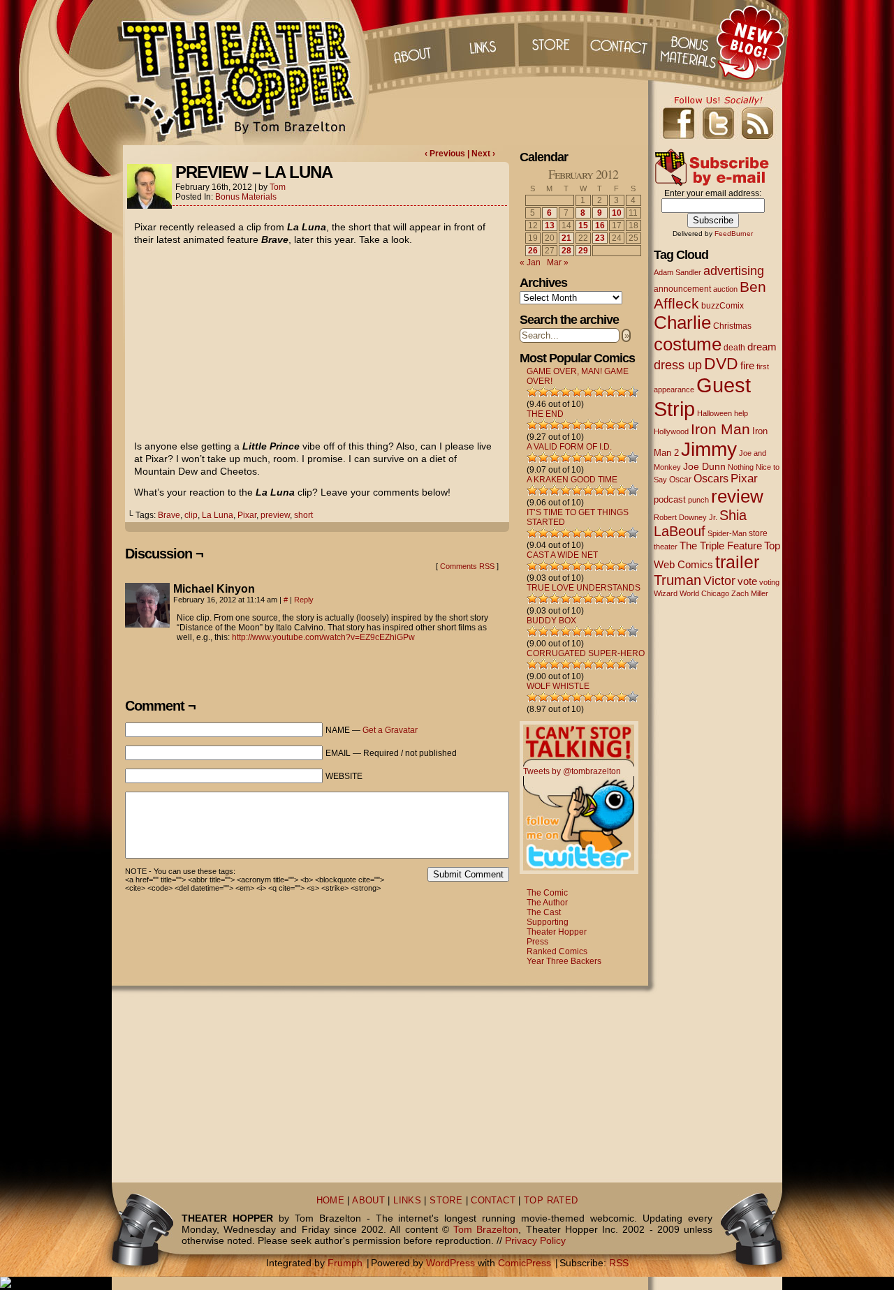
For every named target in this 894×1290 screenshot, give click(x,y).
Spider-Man (727, 533)
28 (566, 250)
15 (583, 225)
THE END (545, 414)
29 (583, 250)
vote (747, 581)
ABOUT (368, 1201)
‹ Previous (446, 153)
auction (725, 289)
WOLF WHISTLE (558, 686)
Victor (719, 580)
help (741, 413)
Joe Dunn (704, 466)
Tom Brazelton (485, 1229)
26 (533, 250)
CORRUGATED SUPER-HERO (586, 653)
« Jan (530, 262)
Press (537, 942)
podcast (670, 499)
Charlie (682, 322)
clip (191, 515)
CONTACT (493, 1201)
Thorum (691, 42)
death (734, 348)
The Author (547, 902)
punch (698, 500)
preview (275, 515)
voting (769, 582)
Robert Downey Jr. (685, 517)
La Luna (217, 515)
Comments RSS (467, 566)
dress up (678, 365)
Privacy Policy (535, 1240)
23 (600, 238)
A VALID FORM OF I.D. (569, 447)
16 (600, 225)
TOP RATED (551, 1201)
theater (665, 546)
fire (747, 365)
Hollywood (671, 431)
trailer (737, 562)
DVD (721, 364)
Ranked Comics (557, 951)
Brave (169, 515)
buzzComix (722, 306)
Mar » (558, 262)
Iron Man (720, 429)
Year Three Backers (564, 961)
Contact (621, 42)
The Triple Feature (721, 545)
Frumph (345, 1262)
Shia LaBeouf (700, 523)
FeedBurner (734, 233)
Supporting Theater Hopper (557, 927)
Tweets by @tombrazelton (572, 771)
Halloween (714, 413)
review (737, 496)
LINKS (407, 1201)
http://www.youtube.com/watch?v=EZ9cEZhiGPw (323, 637)
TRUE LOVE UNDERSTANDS (583, 588)
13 (550, 225)
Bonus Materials (246, 197)
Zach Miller (749, 593)
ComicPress (524, 1262)
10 (617, 213)
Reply (304, 599)
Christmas (732, 325)
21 (566, 238)
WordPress (450, 1262)
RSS (619, 1262)
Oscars (711, 478)
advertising (733, 270)
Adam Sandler (677, 272)
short (303, 515)
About (411, 42)
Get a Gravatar (390, 730)
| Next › (481, 153)
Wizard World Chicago (691, 593)
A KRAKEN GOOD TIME (572, 479)
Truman (677, 580)
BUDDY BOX (551, 620)
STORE (446, 1201)
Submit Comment (468, 874)
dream (762, 347)
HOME (330, 1201)
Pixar (246, 515)
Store (551, 42)
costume (687, 344)
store (758, 533)
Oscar (680, 479)
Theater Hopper (244, 72)
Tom (278, 187)
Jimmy (709, 449)
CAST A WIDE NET (562, 555)
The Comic (547, 893)
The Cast (544, 912)
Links (481, 42)
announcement (682, 288)
